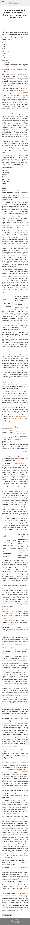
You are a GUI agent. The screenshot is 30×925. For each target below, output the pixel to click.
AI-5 (10, 199)
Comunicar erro (7, 915)
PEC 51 (15, 332)
